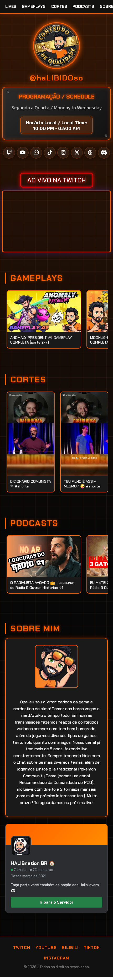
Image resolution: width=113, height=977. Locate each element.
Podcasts (83, 6)
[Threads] (90, 153)
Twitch (21, 947)
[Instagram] (63, 153)
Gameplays (33, 6)
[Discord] (104, 153)
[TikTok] (50, 153)
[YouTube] (23, 153)
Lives (10, 6)
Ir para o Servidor (57, 902)
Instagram (56, 958)
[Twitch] (9, 153)
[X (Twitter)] (77, 153)
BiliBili (70, 947)
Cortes (59, 6)
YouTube (45, 947)
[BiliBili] (36, 153)
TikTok (92, 947)
